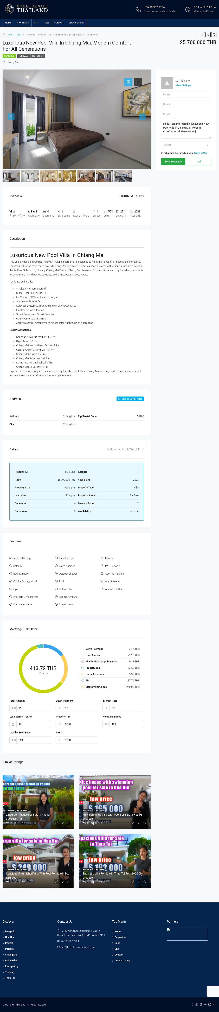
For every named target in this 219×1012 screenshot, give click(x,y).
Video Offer (22, 811)
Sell (47, 23)
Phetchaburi (11, 960)
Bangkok (10, 931)
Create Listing (76, 23)
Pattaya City (11, 966)
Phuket (9, 943)
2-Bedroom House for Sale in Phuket (28, 814)
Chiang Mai (11, 954)
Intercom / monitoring (25, 596)
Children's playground (25, 581)
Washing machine (115, 573)
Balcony (17, 566)
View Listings (183, 85)
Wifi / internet (112, 581)
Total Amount (17, 700)
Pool (61, 581)
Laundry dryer (66, 558)
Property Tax (63, 716)
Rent (36, 23)
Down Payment (64, 700)
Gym (15, 589)
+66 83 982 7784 (154, 7)
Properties (23, 23)
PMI (58, 732)
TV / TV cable (112, 566)
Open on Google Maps (131, 399)
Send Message (173, 161)
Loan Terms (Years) (20, 716)
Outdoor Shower (68, 573)
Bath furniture (21, 573)
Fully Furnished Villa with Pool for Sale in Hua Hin (113, 814)
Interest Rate (109, 700)
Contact (59, 23)
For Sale (23, 56)
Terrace (109, 558)
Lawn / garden (67, 566)
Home (8, 23)
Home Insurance (111, 716)
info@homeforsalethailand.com (161, 11)
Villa (19, 34)
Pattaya (9, 948)
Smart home (66, 604)
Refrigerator (65, 589)
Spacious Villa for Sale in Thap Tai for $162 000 (112, 873)
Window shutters (114, 589)
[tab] (128, 82)
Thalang (9, 972)
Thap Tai (10, 978)
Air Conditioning (22, 558)
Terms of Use (200, 153)
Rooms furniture (68, 596)
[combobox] (186, 144)
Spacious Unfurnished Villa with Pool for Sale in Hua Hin (40, 873)
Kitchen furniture (22, 604)
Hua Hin (9, 937)
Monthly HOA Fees (20, 732)
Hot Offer (37, 56)
